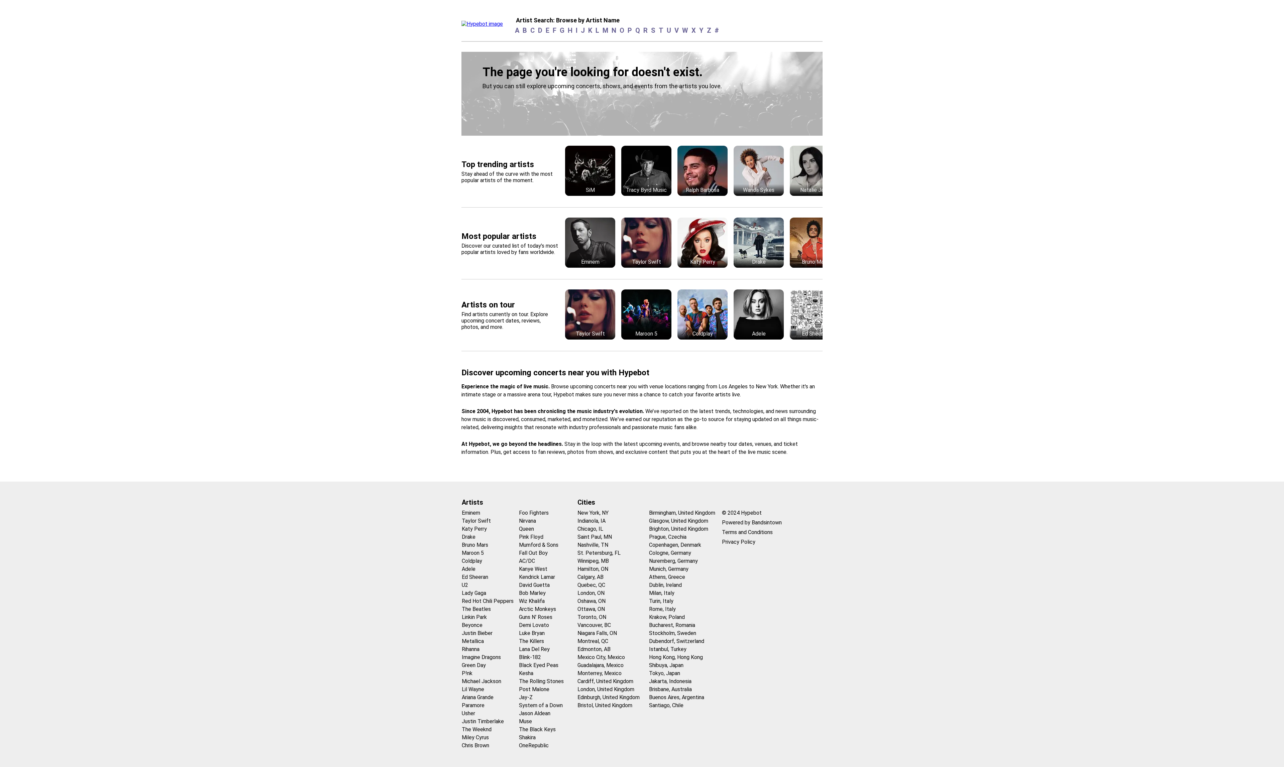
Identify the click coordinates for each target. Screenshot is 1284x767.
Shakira (527, 737)
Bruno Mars (475, 545)
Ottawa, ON (591, 609)
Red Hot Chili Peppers (488, 601)
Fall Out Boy (533, 553)
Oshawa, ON (591, 601)
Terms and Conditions (747, 532)
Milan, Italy (661, 593)
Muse (525, 721)
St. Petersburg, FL (599, 553)
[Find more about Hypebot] (484, 26)
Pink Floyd (531, 537)
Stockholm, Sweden (672, 633)
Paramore (473, 705)
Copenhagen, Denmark (675, 545)
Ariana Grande (478, 697)
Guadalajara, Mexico (600, 665)
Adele (468, 569)
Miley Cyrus (475, 737)
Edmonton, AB (594, 649)
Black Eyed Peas (538, 665)
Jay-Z (526, 697)
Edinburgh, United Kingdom (608, 697)
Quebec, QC (591, 585)
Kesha (526, 673)
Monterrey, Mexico (599, 673)
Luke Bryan (532, 633)
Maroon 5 (473, 553)
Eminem (471, 513)
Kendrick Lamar (537, 577)
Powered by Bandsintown (752, 522)
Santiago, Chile (666, 705)
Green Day (474, 665)
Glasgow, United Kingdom (678, 521)
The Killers (531, 641)
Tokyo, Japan (664, 673)
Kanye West (533, 569)
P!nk (467, 673)
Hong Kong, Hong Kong (676, 657)
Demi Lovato (534, 625)
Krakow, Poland (667, 617)
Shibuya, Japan (666, 665)
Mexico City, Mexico (601, 657)
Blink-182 (530, 657)
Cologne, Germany (670, 553)
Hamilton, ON (592, 569)
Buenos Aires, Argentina (676, 697)
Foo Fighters (534, 513)
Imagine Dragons (481, 657)
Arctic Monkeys (537, 609)
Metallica (473, 641)
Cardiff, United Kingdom (605, 681)
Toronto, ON (591, 617)
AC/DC (527, 561)
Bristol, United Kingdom (604, 705)
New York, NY (593, 513)
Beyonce (472, 625)
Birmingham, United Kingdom (682, 513)
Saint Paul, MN (594, 537)
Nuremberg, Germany (673, 561)
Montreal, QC (592, 641)
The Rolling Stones (541, 681)
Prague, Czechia (667, 537)
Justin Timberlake (483, 721)
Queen (526, 529)
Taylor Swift (476, 521)
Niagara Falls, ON (597, 633)
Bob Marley (532, 593)
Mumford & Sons (538, 545)
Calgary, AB (590, 577)
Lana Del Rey (534, 649)
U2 (465, 585)
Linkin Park (474, 617)
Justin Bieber (477, 633)
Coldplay (472, 561)
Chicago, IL (590, 529)
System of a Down (541, 705)
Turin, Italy (661, 601)
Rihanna (470, 649)
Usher (468, 713)
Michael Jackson (481, 681)
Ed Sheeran (475, 577)
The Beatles (476, 609)
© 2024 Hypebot (742, 513)
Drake (468, 537)
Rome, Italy (662, 609)
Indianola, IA (591, 521)
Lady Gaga (474, 593)
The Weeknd (477, 729)
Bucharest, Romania (672, 625)
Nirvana (527, 521)
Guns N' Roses (535, 617)
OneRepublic (534, 745)
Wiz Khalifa (532, 601)
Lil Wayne (473, 689)
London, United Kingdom (605, 689)
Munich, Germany (668, 569)
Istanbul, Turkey (667, 649)
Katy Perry (474, 529)
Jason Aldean (534, 713)
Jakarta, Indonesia (670, 681)
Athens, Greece (667, 577)
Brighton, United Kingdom (678, 529)
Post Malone (534, 689)
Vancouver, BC (594, 625)
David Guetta (534, 585)
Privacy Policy (738, 542)
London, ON (591, 593)
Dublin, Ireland (665, 585)
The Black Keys (537, 729)
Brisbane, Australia (670, 689)
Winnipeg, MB (593, 561)
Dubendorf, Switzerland (676, 641)
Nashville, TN (592, 545)
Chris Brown (475, 745)
